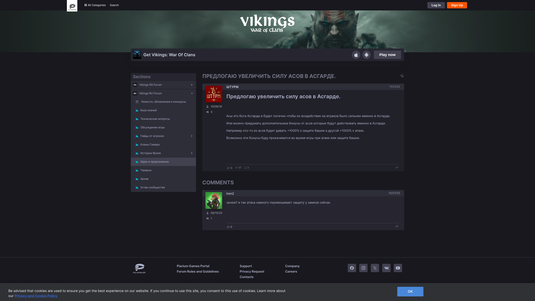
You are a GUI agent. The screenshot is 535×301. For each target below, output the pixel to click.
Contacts (246, 277)
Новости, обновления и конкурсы (163, 101)
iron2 (230, 193)
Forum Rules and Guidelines (198, 271)
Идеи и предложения (154, 161)
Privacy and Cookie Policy (36, 296)
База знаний (148, 110)
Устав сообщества (152, 187)
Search (114, 5)
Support (246, 266)
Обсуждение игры (152, 127)
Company (292, 266)
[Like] (228, 168)
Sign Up (457, 5)
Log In (436, 5)
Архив (144, 179)
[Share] (397, 167)
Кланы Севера (150, 144)
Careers (291, 271)
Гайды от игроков (152, 136)
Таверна (145, 170)
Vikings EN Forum (150, 85)
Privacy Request (252, 271)
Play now (387, 55)
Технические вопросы (155, 119)
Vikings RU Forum (150, 93)
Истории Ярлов (150, 153)
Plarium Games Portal (193, 266)
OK (410, 291)
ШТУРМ (232, 87)
